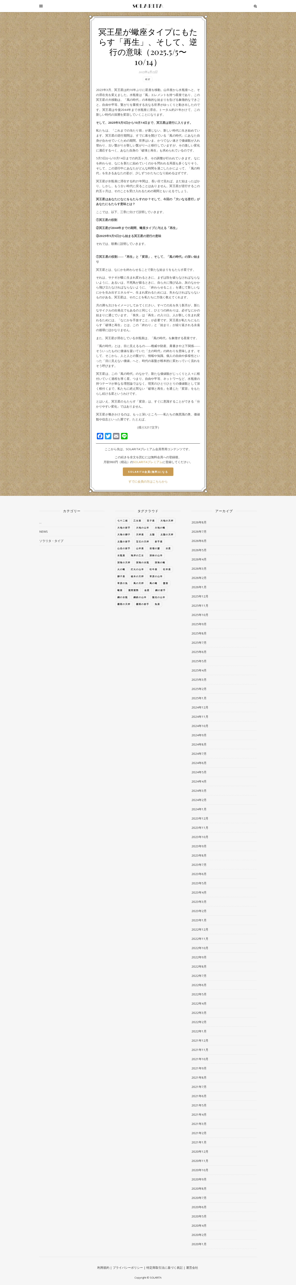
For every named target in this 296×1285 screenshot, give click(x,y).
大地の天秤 (167, 520)
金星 (147, 590)
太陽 (152, 534)
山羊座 (140, 548)
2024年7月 (199, 754)
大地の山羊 (142, 527)
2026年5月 (199, 550)
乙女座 (137, 520)
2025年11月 (199, 605)
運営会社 (192, 1267)
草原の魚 (122, 583)
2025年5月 (199, 661)
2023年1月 (199, 920)
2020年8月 (199, 1188)
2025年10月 (199, 615)
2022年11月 (199, 939)
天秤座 (140, 534)
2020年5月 (199, 1216)
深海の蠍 (160, 562)
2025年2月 (199, 689)
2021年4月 (199, 1114)
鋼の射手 (160, 590)
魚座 (157, 603)
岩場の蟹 (155, 548)
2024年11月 (199, 717)
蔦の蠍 (153, 583)
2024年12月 (199, 707)
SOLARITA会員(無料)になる (148, 472)
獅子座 (121, 576)
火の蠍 (121, 569)
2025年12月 (199, 596)
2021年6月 (199, 1096)
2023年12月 (199, 818)
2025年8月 (199, 633)
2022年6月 (199, 985)
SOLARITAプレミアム (147, 462)
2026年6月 (199, 541)
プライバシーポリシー (128, 1267)
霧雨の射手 (142, 603)
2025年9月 (199, 624)
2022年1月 (199, 1031)
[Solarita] (148, 6)
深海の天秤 (123, 562)
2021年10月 (199, 1059)
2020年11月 (199, 1161)
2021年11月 (199, 1050)
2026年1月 (199, 587)
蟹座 (165, 583)
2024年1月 (199, 809)
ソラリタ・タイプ (51, 541)
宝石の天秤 (142, 541)
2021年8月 (199, 1077)
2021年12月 (199, 1040)
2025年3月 (199, 680)
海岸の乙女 (137, 555)
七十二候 (122, 520)
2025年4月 (199, 670)
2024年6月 (199, 763)
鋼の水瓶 (122, 597)
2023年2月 (199, 911)
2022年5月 (199, 994)
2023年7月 (199, 865)
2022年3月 (199, 1013)
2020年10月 (199, 1170)
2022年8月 (199, 966)
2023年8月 (199, 855)
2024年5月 (199, 772)
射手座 (159, 541)
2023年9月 (199, 846)
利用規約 (103, 1267)
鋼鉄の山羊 (140, 597)
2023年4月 (199, 892)
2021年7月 (199, 1087)
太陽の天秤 (167, 534)
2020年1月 (199, 1244)
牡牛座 (153, 569)
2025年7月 (199, 642)
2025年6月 (199, 652)
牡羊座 (167, 569)
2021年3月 (199, 1124)
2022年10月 (199, 948)
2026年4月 (199, 559)
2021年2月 (199, 1133)
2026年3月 (199, 568)
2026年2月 (199, 578)
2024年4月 (199, 781)
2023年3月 (199, 902)
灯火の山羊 (137, 569)
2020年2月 (199, 1235)
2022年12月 (199, 929)
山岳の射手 (123, 548)
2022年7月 (199, 976)
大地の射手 (123, 527)
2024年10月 (199, 726)
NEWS (43, 531)
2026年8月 (199, 522)
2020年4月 (199, 1225)
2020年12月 (199, 1151)
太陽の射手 (123, 541)
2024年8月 (199, 744)
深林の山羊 (156, 555)
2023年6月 (199, 874)
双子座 (151, 520)
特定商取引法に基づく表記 (164, 1267)
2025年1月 (199, 698)
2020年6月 (199, 1207)
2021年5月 (199, 1105)
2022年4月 (199, 1003)
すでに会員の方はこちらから (148, 481)
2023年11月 (199, 828)
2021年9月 (199, 1068)
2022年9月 (199, 957)
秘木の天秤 (137, 576)
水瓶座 (121, 555)
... (148, 24)
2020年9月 (199, 1179)
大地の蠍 (160, 527)
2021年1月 (199, 1142)
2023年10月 (199, 837)
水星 (168, 548)
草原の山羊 (156, 576)
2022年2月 (199, 1022)
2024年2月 (199, 800)
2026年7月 (199, 531)
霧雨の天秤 (123, 603)
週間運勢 (133, 590)
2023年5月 (199, 883)
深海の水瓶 (142, 562)
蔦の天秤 (139, 583)
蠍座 (147, 79)
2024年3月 (199, 791)
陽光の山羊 (158, 597)
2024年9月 (199, 735)
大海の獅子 (123, 534)
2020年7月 (199, 1198)
